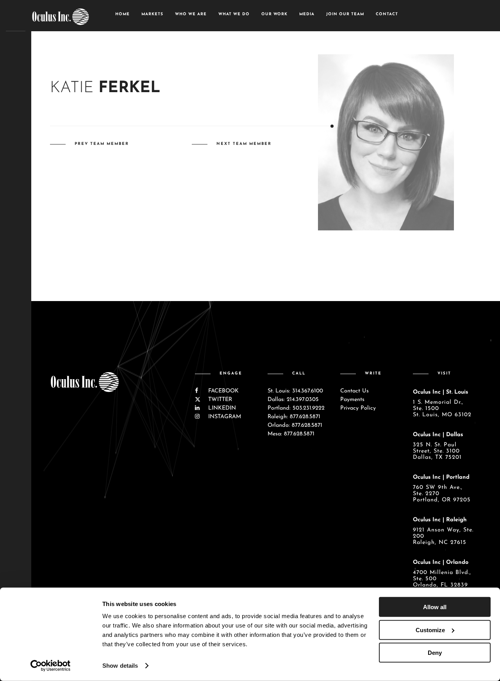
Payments (352, 400)
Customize (430, 629)
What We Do (234, 14)
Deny (435, 652)
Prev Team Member (102, 144)
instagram (223, 417)
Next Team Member (243, 144)
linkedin (221, 408)
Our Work (274, 14)
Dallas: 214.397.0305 (293, 400)
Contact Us (354, 391)
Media (306, 14)
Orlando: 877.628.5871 (295, 425)
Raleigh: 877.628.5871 (294, 417)
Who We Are (191, 14)
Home (122, 14)
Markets (152, 14)
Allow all (434, 607)
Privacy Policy (358, 408)
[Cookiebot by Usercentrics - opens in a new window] (50, 666)
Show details (120, 665)
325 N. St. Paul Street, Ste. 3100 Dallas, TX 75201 (437, 451)
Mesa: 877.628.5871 (291, 434)
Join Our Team (345, 14)
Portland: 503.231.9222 (296, 408)
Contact (387, 14)
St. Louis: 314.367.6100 (295, 391)
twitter (219, 400)
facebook (222, 391)
